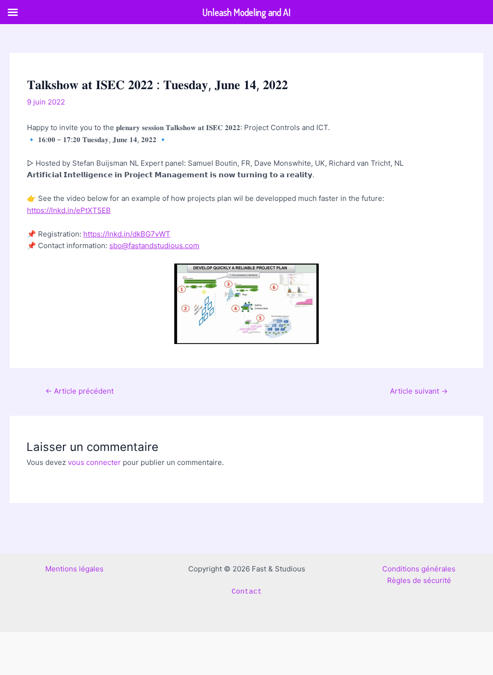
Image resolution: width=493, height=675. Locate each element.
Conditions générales (418, 568)
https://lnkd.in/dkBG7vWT (126, 233)
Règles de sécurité (419, 580)
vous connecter (94, 462)
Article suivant (419, 391)
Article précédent (79, 391)
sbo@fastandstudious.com (154, 245)
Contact (247, 592)
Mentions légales (74, 568)
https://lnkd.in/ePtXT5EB (69, 210)
